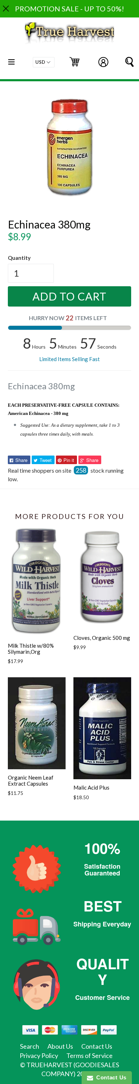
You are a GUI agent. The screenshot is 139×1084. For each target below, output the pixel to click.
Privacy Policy (39, 1055)
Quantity (19, 258)
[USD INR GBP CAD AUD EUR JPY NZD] (44, 62)
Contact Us (96, 1046)
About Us (60, 1046)
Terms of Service (89, 1055)
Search (29, 1046)
